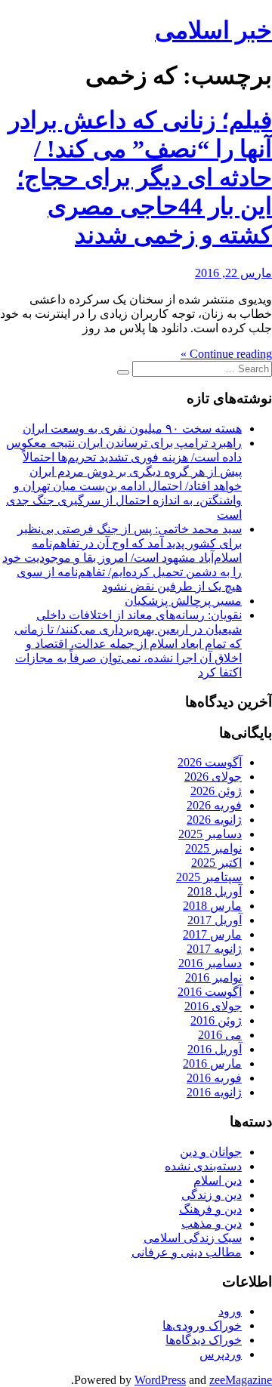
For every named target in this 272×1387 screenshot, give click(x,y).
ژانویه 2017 (214, 948)
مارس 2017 (212, 934)
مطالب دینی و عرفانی (186, 1252)
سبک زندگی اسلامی (193, 1237)
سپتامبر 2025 (209, 877)
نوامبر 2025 (213, 848)
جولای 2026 (213, 776)
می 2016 (220, 1034)
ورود (230, 1311)
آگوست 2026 (210, 762)
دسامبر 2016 (210, 963)
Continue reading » (226, 353)
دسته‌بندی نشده (203, 1166)
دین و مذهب (211, 1223)
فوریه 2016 (214, 1077)
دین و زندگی (211, 1194)
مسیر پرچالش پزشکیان (183, 600)
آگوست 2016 (210, 991)
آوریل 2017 (214, 920)
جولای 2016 (213, 1006)
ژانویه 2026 (214, 819)
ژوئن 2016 (216, 1020)
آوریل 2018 (214, 891)
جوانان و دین (211, 1151)
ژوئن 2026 (216, 790)
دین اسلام (217, 1180)
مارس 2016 (212, 1063)
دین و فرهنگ (210, 1209)
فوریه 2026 (214, 805)
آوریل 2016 (214, 1049)
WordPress (160, 1379)
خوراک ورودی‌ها (202, 1325)
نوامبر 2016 (213, 977)
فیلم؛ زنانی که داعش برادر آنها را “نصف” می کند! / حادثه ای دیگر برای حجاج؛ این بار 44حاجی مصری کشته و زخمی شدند (140, 177)
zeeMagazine (240, 1379)
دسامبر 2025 (210, 834)
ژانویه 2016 (214, 1092)
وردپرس (220, 1354)
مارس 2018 (212, 905)
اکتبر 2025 (216, 862)
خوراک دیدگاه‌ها (203, 1339)
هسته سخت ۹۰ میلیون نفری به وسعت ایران (132, 428)
